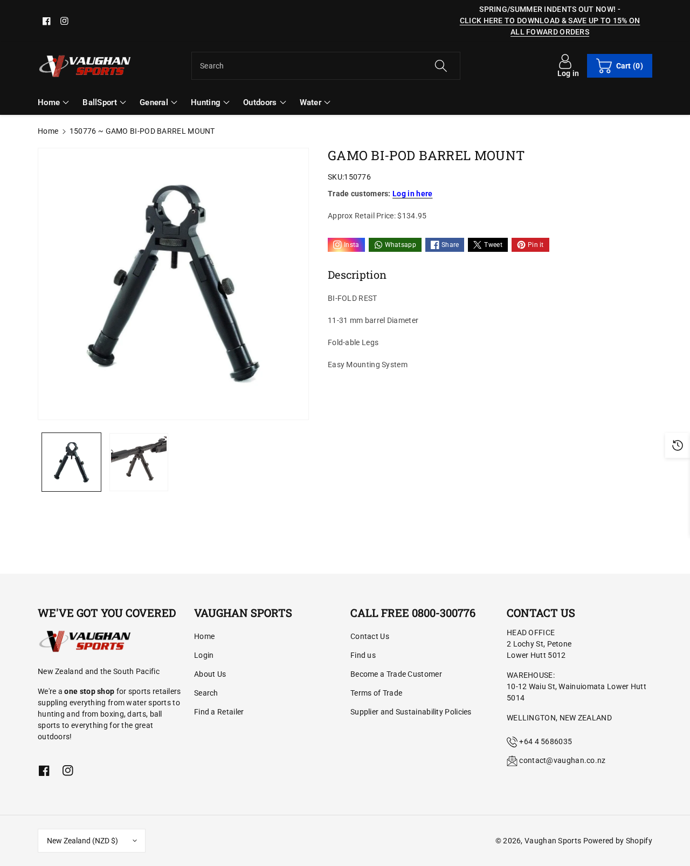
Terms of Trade (376, 693)
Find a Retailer (219, 711)
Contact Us (369, 636)
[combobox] (326, 65)
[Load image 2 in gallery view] (138, 462)
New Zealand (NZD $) (82, 840)
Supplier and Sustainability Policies (411, 711)
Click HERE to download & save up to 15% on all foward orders (550, 26)
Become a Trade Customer (396, 674)
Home (48, 131)
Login (204, 655)
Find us (363, 655)
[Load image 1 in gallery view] (71, 462)
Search (206, 693)
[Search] (440, 65)
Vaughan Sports (553, 840)
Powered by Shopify (617, 840)
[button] (620, 66)
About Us (210, 674)
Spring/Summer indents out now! (547, 9)
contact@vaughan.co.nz (562, 760)
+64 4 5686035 (545, 741)
